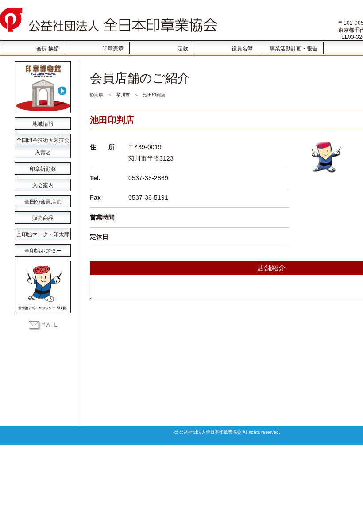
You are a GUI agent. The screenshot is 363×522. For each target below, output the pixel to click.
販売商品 (43, 218)
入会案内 (43, 185)
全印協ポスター (43, 251)
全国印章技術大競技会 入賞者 (43, 141)
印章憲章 (113, 49)
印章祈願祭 (43, 169)
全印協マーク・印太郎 (43, 234)
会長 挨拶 (47, 49)
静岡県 (96, 94)
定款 (183, 49)
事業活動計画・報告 (293, 49)
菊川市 (123, 94)
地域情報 (43, 124)
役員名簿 (242, 49)
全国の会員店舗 (43, 202)
